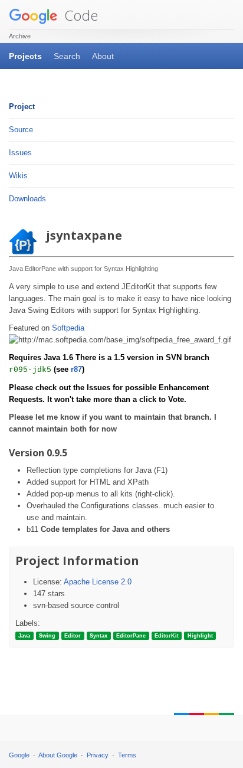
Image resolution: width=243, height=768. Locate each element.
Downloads (27, 198)
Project (22, 106)
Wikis (18, 175)
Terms (127, 755)
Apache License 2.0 (98, 581)
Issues (20, 152)
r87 (76, 369)
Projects (25, 56)
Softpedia (68, 327)
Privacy (98, 755)
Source (21, 129)
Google (19, 755)
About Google (57, 755)
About (103, 56)
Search (67, 56)
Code (79, 15)
